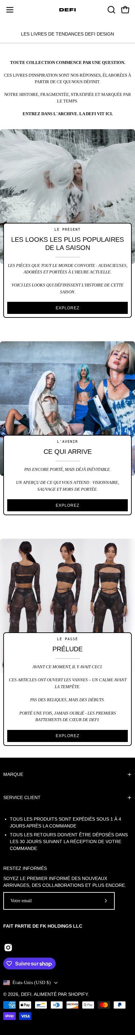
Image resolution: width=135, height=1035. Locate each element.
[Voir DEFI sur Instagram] (8, 948)
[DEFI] (67, 9)
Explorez (67, 308)
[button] (110, 9)
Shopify (77, 994)
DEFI (26, 994)
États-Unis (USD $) (31, 982)
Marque (13, 774)
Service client (22, 797)
